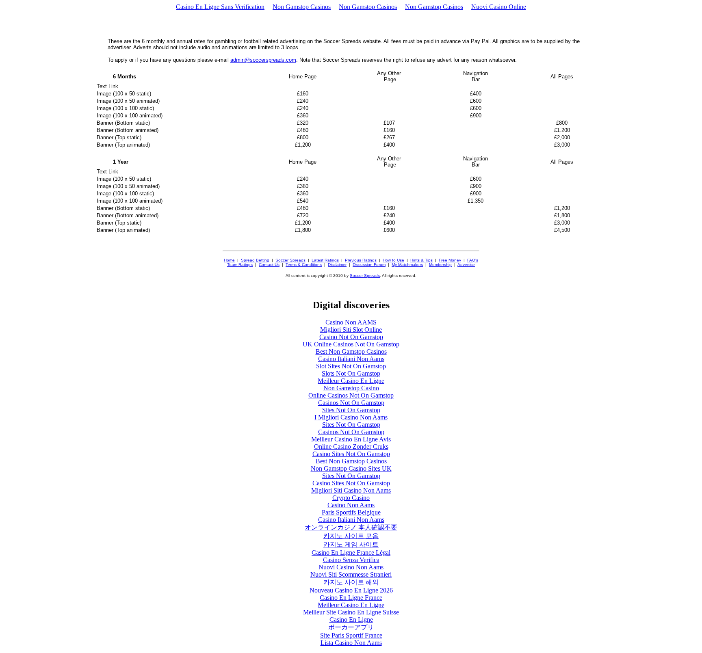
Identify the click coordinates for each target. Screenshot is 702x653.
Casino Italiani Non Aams (351, 358)
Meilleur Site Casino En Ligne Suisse (351, 612)
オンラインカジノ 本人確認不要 (351, 527)
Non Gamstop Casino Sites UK (351, 468)
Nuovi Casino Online (498, 6)
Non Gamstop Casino (351, 388)
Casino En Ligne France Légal (351, 552)
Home (229, 260)
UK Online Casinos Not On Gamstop (351, 344)
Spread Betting (255, 260)
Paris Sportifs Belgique (351, 512)
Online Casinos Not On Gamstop (351, 395)
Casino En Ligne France (351, 597)
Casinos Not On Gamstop (351, 402)
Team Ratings (240, 264)
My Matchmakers (407, 264)
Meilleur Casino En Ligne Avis (351, 439)
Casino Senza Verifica (351, 559)
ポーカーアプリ (351, 627)
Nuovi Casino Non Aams (351, 567)
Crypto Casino (351, 497)
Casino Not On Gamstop (351, 336)
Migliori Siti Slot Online (351, 329)
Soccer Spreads (290, 260)
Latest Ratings (325, 260)
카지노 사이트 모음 (351, 535)
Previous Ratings (361, 260)
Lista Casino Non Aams (351, 642)
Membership (440, 264)
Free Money (450, 260)
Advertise (466, 264)
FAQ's (472, 260)
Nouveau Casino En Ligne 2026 (351, 590)
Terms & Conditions (304, 264)
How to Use (393, 260)
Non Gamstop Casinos (302, 6)
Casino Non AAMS (351, 322)
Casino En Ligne (351, 619)
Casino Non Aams (351, 505)
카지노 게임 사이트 (351, 544)
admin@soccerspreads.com (263, 60)
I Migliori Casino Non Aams (351, 417)
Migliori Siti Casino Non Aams (351, 490)
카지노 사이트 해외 (351, 582)
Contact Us (269, 264)
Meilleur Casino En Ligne (351, 380)
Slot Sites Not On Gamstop (351, 366)
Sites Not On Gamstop (351, 410)
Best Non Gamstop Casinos (351, 351)
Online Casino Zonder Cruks (351, 446)
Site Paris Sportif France (351, 635)
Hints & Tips (421, 260)
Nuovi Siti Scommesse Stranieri (351, 574)
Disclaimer (337, 264)
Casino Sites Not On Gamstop (351, 453)
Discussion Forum (369, 264)
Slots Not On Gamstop (351, 373)
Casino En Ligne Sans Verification (220, 6)
